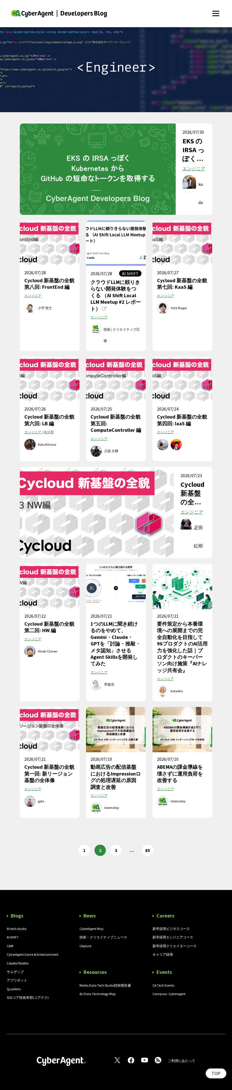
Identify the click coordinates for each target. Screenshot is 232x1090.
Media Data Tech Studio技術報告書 (105, 985)
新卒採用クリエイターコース (174, 946)
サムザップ (15, 972)
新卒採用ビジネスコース (171, 929)
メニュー (216, 10)
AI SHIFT (13, 937)
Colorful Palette (17, 963)
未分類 (49, 432)
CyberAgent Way (92, 929)
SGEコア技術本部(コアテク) (28, 997)
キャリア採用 (162, 954)
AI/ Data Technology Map (98, 994)
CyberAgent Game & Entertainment (32, 954)
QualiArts (14, 989)
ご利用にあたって (181, 1061)
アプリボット (17, 980)
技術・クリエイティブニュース (103, 937)
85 (147, 850)
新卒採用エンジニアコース (172, 937)
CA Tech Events (163, 985)
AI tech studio (16, 929)
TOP (216, 1073)
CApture (85, 946)
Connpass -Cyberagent (169, 994)
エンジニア (193, 168)
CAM (10, 946)
